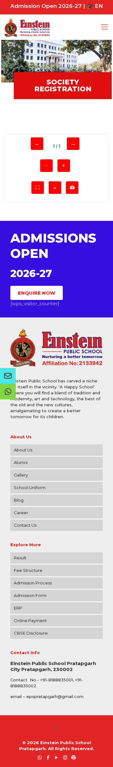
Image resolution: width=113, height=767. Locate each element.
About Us (23, 449)
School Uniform (30, 487)
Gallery (21, 474)
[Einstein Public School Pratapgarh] (56, 27)
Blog (19, 500)
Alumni (21, 462)
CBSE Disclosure (31, 633)
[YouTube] (56, 757)
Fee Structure (28, 570)
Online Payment (30, 620)
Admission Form (30, 595)
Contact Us (25, 525)
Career (21, 512)
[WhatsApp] (39, 757)
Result (20, 557)
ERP (18, 607)
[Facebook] (48, 757)
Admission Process (33, 582)
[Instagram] (65, 757)
